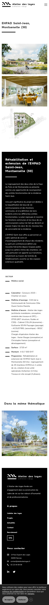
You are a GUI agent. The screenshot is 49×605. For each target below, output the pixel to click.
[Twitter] (14, 572)
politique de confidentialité (13, 591)
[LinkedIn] (8, 572)
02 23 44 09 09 (16, 565)
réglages (30, 594)
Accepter (9, 600)
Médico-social (17, 281)
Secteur (9, 276)
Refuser (22, 600)
